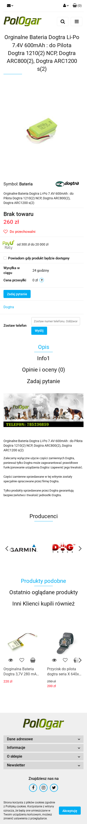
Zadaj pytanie (17, 294)
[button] (77, 6)
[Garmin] (23, 548)
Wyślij (39, 330)
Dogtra (8, 307)
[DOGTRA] (67, 183)
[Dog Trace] (64, 548)
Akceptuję (69, 811)
